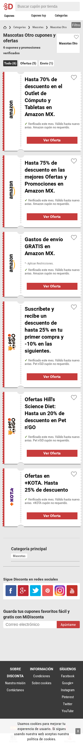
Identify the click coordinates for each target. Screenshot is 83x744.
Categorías (61, 15)
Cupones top (38, 15)
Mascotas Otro (68, 43)
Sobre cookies (41, 683)
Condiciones (41, 676)
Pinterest (68, 697)
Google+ (67, 683)
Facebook (67, 676)
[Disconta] (8, 6)
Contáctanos (15, 690)
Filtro (76, 25)
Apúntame (68, 624)
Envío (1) (46, 63)
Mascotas (19, 556)
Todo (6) (10, 63)
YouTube (68, 711)
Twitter (67, 704)
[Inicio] (4, 27)
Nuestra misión (15, 683)
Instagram (67, 690)
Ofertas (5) (28, 63)
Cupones (9, 15)
